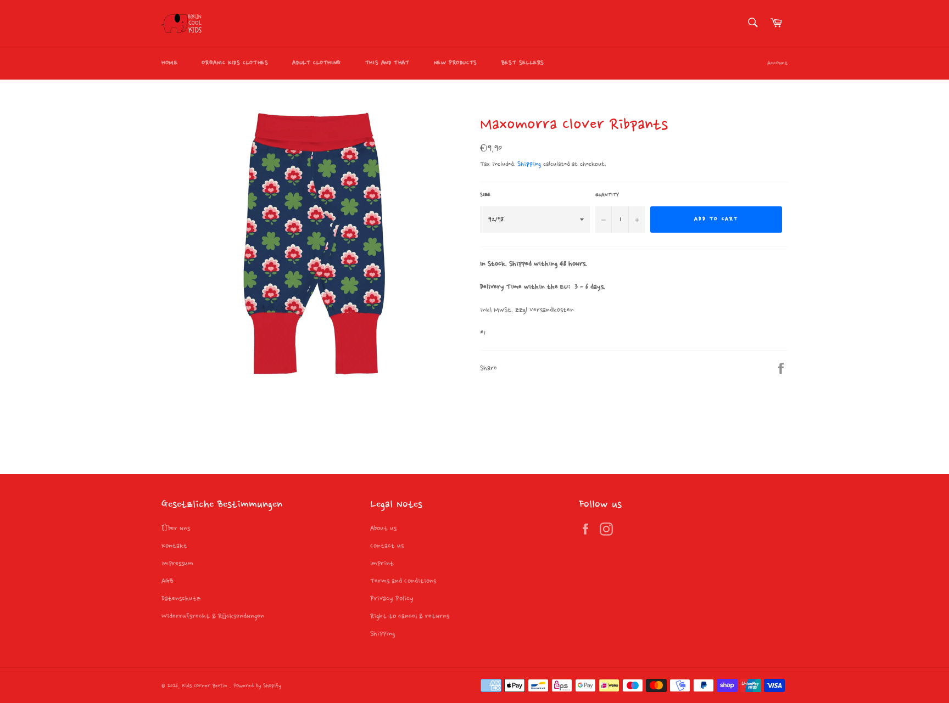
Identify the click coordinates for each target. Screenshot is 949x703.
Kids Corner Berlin (206, 686)
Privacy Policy (392, 598)
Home (169, 63)
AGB (167, 581)
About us (383, 528)
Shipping (529, 164)
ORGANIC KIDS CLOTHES (235, 63)
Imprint (382, 563)
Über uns (175, 528)
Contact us (387, 546)
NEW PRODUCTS (455, 63)
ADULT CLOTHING (316, 63)
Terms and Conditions (403, 581)
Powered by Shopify (257, 686)
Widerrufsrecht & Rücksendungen (212, 616)
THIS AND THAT (387, 63)
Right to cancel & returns (409, 616)
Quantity (607, 195)
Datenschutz (180, 598)
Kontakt (174, 546)
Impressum (177, 563)
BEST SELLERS (522, 63)
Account (777, 63)
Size (485, 195)
